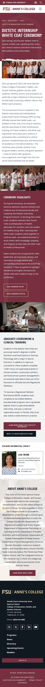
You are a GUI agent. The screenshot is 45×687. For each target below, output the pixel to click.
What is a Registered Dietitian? (20, 434)
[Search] (41, 2)
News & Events (12, 21)
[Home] (19, 9)
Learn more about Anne (22, 573)
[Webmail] (35, 2)
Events (22, 21)
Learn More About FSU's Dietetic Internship (22, 426)
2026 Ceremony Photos (16, 294)
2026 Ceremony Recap (15, 287)
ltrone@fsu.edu (26, 471)
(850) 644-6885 (19, 619)
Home (4, 21)
